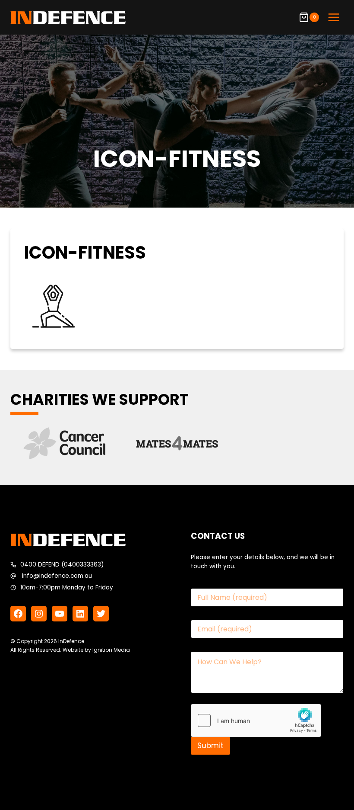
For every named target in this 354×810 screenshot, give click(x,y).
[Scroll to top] (330, 782)
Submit (210, 745)
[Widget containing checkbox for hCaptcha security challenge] (256, 720)
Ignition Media (111, 649)
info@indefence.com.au (57, 576)
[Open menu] (333, 17)
